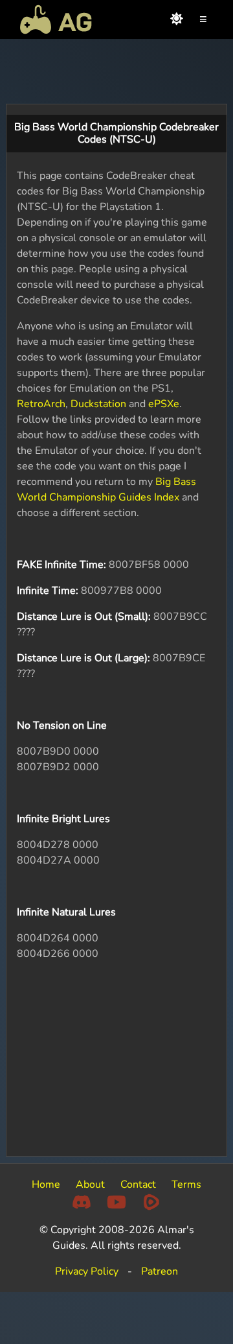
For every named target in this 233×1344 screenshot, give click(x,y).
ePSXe (163, 404)
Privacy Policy (86, 1271)
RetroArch (41, 404)
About (90, 1184)
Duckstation (98, 404)
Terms (186, 1184)
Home (46, 1184)
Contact (138, 1184)
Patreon (159, 1271)
